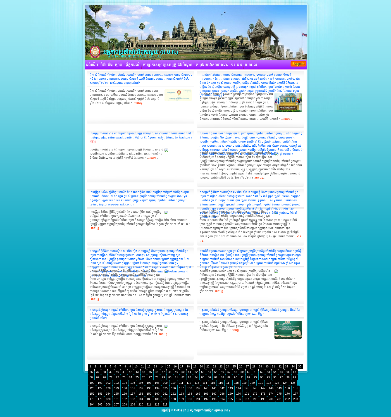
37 (97, 372)
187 (165, 399)
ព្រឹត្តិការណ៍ (132, 64)
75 (137, 377)
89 (229, 377)
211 (149, 404)
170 (238, 393)
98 (288, 377)
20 (201, 366)
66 (288, 372)
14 (162, 366)
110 (173, 382)
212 (157, 404)
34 (293, 366)
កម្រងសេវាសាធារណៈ (212, 64)
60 (248, 372)
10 (136, 366)
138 (189, 388)
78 (156, 377)
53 (202, 372)
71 (110, 377)
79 (163, 377)
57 (229, 372)
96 (275, 377)
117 (228, 382)
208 (124, 404)
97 (281, 377)
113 (197, 382)
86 (209, 377)
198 (255, 399)
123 (276, 382)
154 (108, 393)
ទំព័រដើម (92, 64)
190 (189, 399)
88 (222, 377)
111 (181, 382)
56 (222, 372)
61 (255, 372)
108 (157, 382)
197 (246, 399)
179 (100, 399)
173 (263, 393)
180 (108, 399)
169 (230, 393)
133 (149, 388)
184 (140, 399)
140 (206, 388)
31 (273, 366)
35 (299, 366)
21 (208, 366)
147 (263, 388)
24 (227, 366)
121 (260, 382)
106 (140, 382)
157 (132, 393)
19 (194, 366)
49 (176, 372)
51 (189, 372)
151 (295, 388)
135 (165, 388)
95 (268, 377)
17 (181, 366)
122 (268, 382)
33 (286, 366)
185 (149, 399)
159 (149, 393)
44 (143, 372)
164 (189, 393)
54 (209, 372)
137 (181, 388)
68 (91, 377)
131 (132, 388)
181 (116, 399)
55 (215, 372)
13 (155, 366)
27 (247, 366)
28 (253, 366)
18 (188, 366)
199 (263, 399)
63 (268, 372)
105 (132, 382)
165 (198, 393)
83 (189, 377)
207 (116, 404)
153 (100, 393)
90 (235, 377)
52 (196, 372)
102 (108, 382)
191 (198, 399)
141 (214, 388)
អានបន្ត (138, 103)
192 (206, 399)
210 (140, 404)
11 (142, 366)
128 (108, 388)
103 (116, 382)
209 (132, 404)
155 (116, 393)
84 (196, 377)
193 (214, 399)
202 (287, 399)
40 (117, 372)
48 (170, 372)
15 (168, 366)
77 (150, 377)
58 (235, 372)
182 (124, 399)
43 (137, 372)
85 (202, 377)
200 (271, 399)
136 (173, 388)
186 (157, 399)
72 (117, 377)
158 (140, 393)
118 (236, 382)
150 (287, 388)
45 (150, 372)
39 (110, 372)
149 (279, 388)
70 (104, 377)
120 (252, 382)
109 (165, 382)
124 (285, 382)
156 (124, 393)
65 (281, 372)
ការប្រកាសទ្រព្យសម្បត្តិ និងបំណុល (168, 64)
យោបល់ (251, 64)
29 (260, 366)
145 (246, 388)
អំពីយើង (106, 64)
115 (212, 382)
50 (183, 372)
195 (230, 399)
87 (215, 377)
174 (271, 393)
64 (275, 372)
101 (100, 382)
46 (156, 372)
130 (124, 388)
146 (255, 388)
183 (132, 399)
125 (293, 382)
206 (108, 404)
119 (244, 382)
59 (242, 372)
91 (242, 377)
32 (280, 366)
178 (92, 399)
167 (214, 393)
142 (222, 388)
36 (91, 372)
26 (240, 366)
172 (255, 393)
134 (157, 388)
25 (234, 366)
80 (170, 377)
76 (143, 377)
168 (222, 393)
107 (149, 382)
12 (148, 366)
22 (214, 366)
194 (222, 399)
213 (165, 404)
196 (238, 399)
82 (183, 377)
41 (124, 372)
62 (261, 372)
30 (267, 366)
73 (124, 377)
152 (92, 393)
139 (198, 388)
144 (238, 388)
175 (279, 393)
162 (173, 393)
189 (181, 399)
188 (173, 399)
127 (100, 388)
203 (295, 399)
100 (92, 382)
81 (176, 377)
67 (294, 372)
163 (181, 393)
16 (175, 366)
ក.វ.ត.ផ (236, 64)
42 (130, 372)
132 (140, 388)
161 (165, 393)
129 (116, 388)
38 (104, 372)
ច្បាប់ (118, 64)
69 (97, 377)
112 (189, 382)
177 (295, 393)
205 (100, 404)
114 (205, 382)
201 (279, 399)
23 (221, 366)
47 (163, 372)
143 (230, 388)
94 (261, 377)
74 (130, 377)
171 (246, 393)
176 (287, 393)
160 (157, 393)
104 (124, 382)
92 (248, 377)
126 (92, 388)
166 (206, 393)
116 (220, 382)
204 (92, 404)
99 (294, 377)
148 (271, 388)
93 (255, 377)
